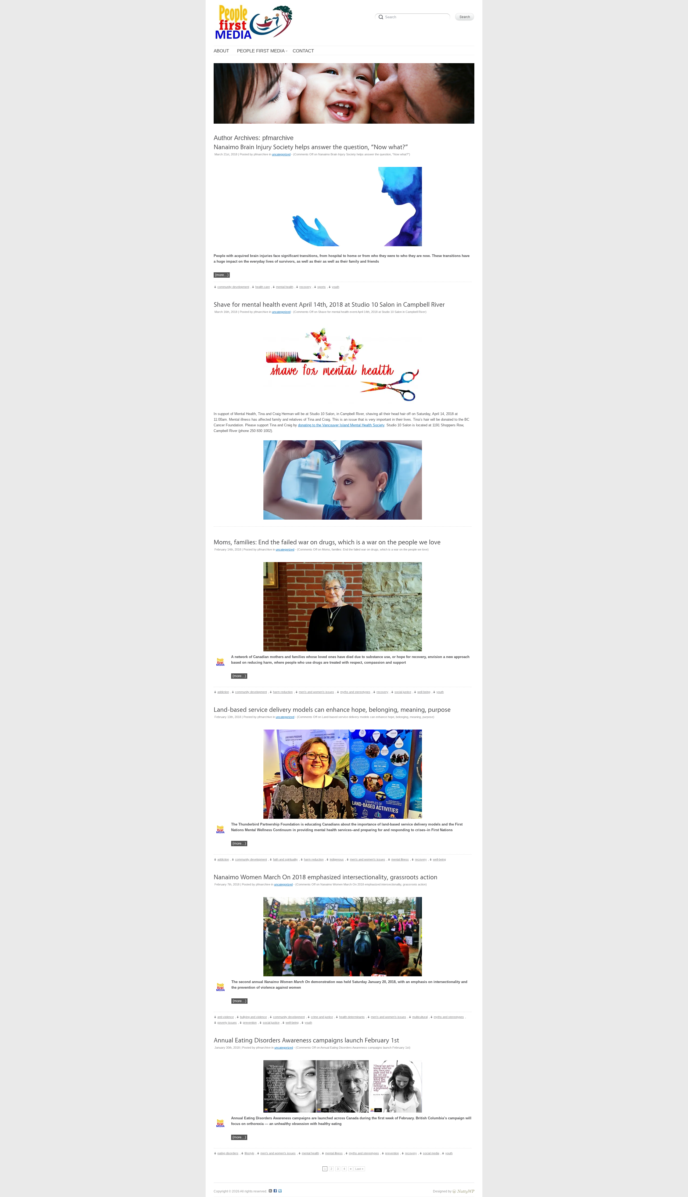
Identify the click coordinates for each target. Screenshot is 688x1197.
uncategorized (281, 154)
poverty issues (227, 1022)
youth (335, 286)
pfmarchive (277, 137)
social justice (403, 692)
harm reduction (283, 692)
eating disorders (227, 1153)
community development (233, 286)
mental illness (400, 859)
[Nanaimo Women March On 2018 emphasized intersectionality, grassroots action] (326, 876)
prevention (250, 1022)
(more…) (221, 275)
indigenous (337, 859)
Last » (359, 1168)
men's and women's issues (316, 692)
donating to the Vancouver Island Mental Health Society (341, 425)
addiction (223, 692)
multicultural (420, 1017)
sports (321, 286)
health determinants (352, 1017)
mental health (284, 286)
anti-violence (225, 1017)
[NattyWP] (463, 1191)
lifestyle (249, 1153)
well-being (423, 692)
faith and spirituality (285, 859)
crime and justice (322, 1017)
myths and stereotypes (355, 692)
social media (431, 1153)
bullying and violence (253, 1017)
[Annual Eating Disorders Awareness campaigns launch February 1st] (306, 1040)
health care (262, 286)
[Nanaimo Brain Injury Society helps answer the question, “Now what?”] (311, 146)
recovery (305, 286)
